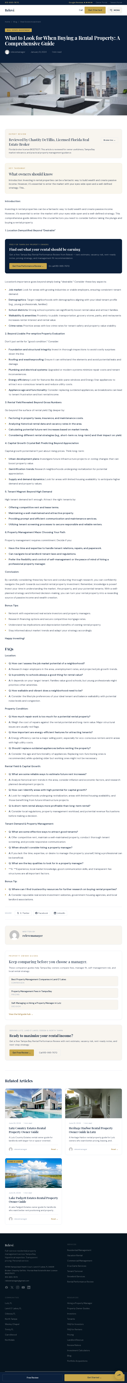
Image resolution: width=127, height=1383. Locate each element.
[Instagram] (17, 1287)
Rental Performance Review (80, 1281)
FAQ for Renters (74, 1329)
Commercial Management (79, 1260)
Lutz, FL (8, 1303)
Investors (71, 1313)
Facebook (43, 913)
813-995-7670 (12, 2)
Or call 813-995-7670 (59, 266)
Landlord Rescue (75, 1340)
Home (7, 22)
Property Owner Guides (78, 1308)
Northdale (10, 1340)
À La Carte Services (76, 1266)
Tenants (71, 1319)
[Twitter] (12, 1287)
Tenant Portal (116, 2)
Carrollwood (11, 1334)
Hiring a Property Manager (79, 1303)
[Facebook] (6, 1287)
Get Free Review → (22, 1052)
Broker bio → (110, 140)
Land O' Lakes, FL (13, 1308)
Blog (15, 22)
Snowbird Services (76, 1276)
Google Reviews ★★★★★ (81, 2)
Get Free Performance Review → (28, 266)
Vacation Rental (75, 1255)
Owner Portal (101, 2)
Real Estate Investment (30, 22)
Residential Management (79, 1250)
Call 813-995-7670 (48, 1052)
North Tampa (11, 1319)
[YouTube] (23, 1287)
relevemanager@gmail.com (17, 1281)
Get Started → (94, 1377)
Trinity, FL (9, 1329)
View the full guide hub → (21, 1014)
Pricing (70, 1334)
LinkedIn (61, 913)
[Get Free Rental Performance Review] (119, 1375)
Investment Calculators (78, 1350)
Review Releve (74, 1345)
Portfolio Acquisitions (77, 1361)
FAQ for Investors (75, 1324)
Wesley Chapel (12, 1324)
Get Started (95, 10)
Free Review (32, 1377)
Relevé (10, 10)
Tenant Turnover (75, 1271)
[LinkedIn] (28, 1287)
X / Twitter (24, 913)
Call (81, 10)
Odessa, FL (10, 1313)
